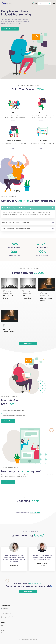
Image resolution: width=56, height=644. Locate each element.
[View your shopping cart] (33, 3)
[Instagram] (9, 617)
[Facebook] (1, 617)
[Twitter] (5, 617)
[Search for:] (44, 3)
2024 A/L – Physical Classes (27, 297)
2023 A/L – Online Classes (46, 299)
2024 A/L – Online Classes (9, 297)
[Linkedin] (12, 617)
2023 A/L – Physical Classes (8, 330)
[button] (10, 29)
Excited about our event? (27, 512)
